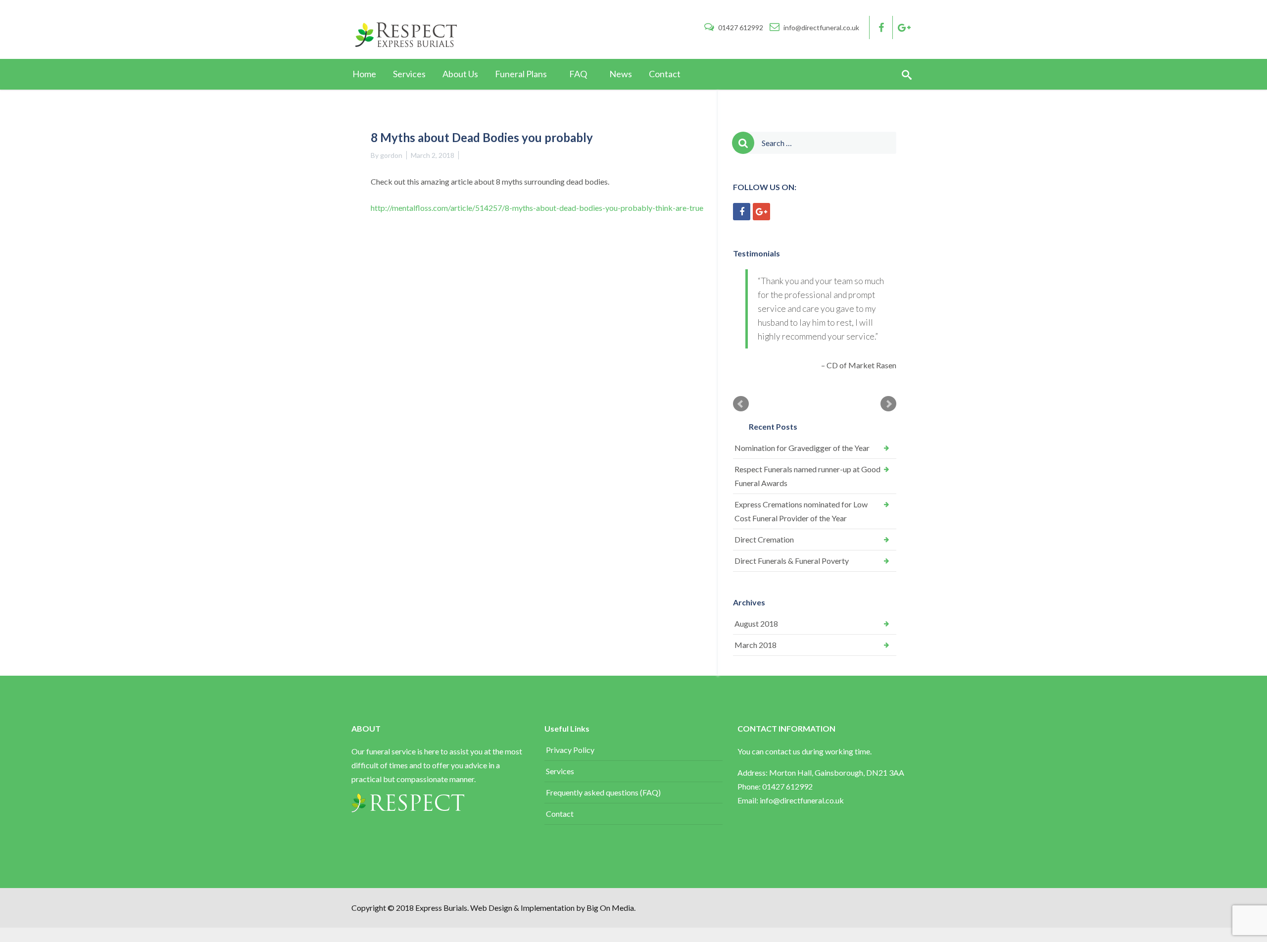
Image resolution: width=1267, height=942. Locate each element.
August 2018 (756, 679)
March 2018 (755, 700)
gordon (391, 155)
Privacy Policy (570, 805)
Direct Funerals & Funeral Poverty (791, 616)
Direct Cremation (764, 594)
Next (888, 459)
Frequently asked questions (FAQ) (603, 847)
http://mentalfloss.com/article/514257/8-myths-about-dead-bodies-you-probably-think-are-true (537, 207)
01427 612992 (741, 27)
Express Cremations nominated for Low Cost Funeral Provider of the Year (801, 566)
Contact (560, 869)
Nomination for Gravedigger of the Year (802, 503)
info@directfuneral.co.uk (820, 27)
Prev (741, 459)
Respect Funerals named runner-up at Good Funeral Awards (807, 531)
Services (560, 826)
